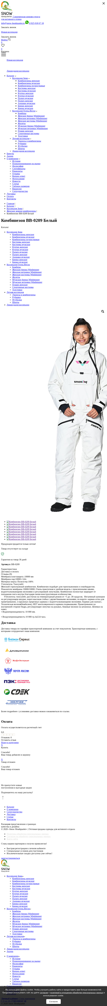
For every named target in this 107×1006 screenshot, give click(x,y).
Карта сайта (12, 839)
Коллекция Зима (14, 232)
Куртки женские (20, 247)
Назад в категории (10, 742)
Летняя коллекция (15, 292)
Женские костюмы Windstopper (27, 274)
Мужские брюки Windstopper (26, 279)
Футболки (17, 300)
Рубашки (16, 297)
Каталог (10, 807)
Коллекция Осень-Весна (18, 264)
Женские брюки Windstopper (25, 269)
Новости (16, 976)
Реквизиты (17, 966)
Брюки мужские (20, 262)
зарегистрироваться (10, 858)
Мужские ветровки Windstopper (27, 282)
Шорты (15, 302)
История (16, 958)
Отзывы (16, 968)
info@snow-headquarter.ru (13, 23)
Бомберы (16, 267)
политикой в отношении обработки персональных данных (76, 992)
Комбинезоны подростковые (25, 239)
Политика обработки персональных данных (28, 834)
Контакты (11, 819)
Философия (17, 963)
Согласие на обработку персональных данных (29, 836)
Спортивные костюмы (23, 287)
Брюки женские (19, 259)
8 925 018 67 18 (36, 23)
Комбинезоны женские (23, 234)
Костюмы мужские (21, 244)
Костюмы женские (21, 242)
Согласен (53, 1001)
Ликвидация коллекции (18, 305)
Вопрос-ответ (18, 971)
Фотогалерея (18, 974)
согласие (44, 992)
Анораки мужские (21, 257)
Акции (10, 951)
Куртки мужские (20, 249)
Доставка (11, 814)
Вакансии (17, 984)
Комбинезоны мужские (23, 237)
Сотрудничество (14, 812)
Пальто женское (19, 254)
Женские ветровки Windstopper (27, 272)
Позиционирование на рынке (26, 961)
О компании (12, 809)
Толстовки (17, 290)
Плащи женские (20, 285)
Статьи (10, 817)
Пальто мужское (20, 252)
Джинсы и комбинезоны (24, 295)
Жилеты (16, 277)
